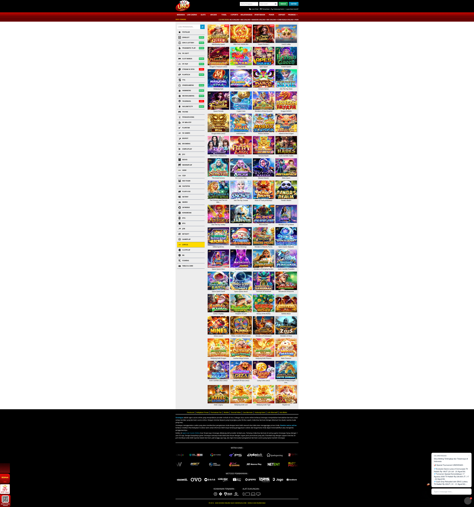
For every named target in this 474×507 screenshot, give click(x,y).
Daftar (293, 4)
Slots (203, 15)
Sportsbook (259, 15)
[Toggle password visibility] (276, 3)
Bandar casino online (288, 425)
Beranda (181, 15)
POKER (271, 15)
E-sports (234, 15)
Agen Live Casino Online (191, 433)
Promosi (292, 15)
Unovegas (179, 418)
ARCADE (213, 15)
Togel (224, 15)
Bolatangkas (246, 15)
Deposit (281, 15)
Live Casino (192, 15)
